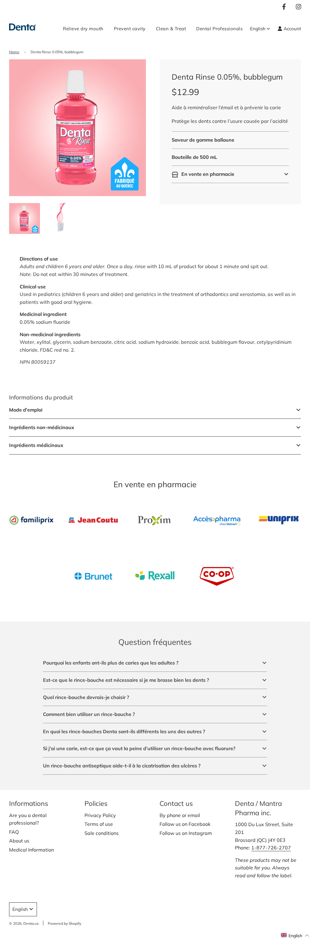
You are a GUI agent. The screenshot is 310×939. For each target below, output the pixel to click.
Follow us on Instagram (186, 833)
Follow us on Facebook (185, 824)
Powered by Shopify (64, 923)
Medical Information (31, 850)
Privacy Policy (100, 815)
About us (19, 841)
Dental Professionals (219, 28)
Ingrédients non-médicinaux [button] (41, 427)
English (257, 28)
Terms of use (98, 824)
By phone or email (180, 815)
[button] (230, 174)
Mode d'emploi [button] (25, 410)
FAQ (14, 832)
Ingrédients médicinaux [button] (36, 445)
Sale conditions (101, 833)
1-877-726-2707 (271, 848)
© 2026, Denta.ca (23, 923)
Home (14, 52)
